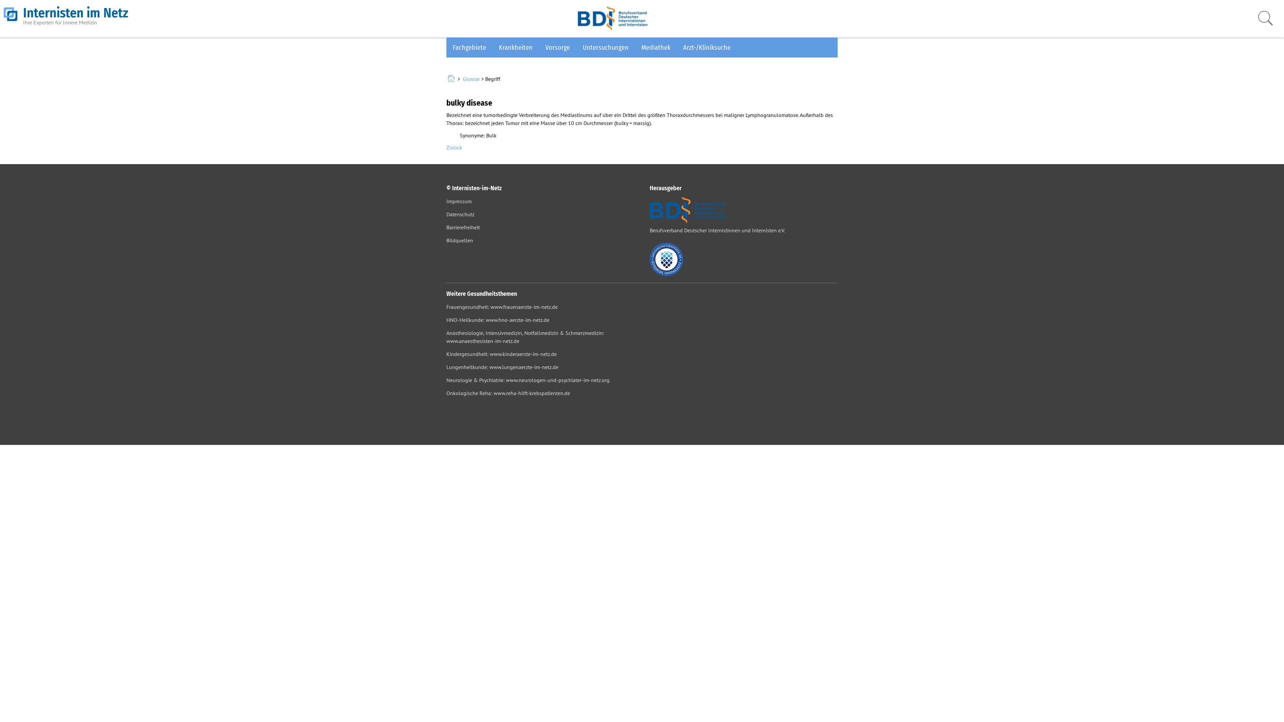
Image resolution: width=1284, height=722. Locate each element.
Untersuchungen (606, 47)
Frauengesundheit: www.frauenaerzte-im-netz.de (502, 307)
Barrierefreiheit (463, 227)
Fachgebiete (469, 47)
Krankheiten (516, 47)
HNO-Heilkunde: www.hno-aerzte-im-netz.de (497, 320)
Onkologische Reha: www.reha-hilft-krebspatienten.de (508, 393)
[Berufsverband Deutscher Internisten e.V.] (612, 28)
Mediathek (655, 47)
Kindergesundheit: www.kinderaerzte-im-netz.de (501, 354)
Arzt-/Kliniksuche (707, 47)
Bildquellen (459, 240)
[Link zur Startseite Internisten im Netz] (451, 79)
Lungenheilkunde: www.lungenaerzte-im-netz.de (502, 367)
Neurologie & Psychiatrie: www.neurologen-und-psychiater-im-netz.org (528, 380)
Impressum (459, 201)
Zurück (454, 147)
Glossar (471, 79)
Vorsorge (557, 47)
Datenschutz (460, 214)
